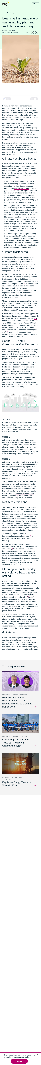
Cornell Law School (21, 188)
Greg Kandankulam (9, 30)
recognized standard (21, 534)
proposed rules (8, 284)
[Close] (38, 1055)
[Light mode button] (8, 98)
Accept (19, 1061)
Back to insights (10, 13)
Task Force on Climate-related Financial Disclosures (19, 318)
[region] (20, 1058)
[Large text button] (35, 98)
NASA (16, 206)
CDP (4, 330)
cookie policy (11, 1057)
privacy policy (24, 1057)
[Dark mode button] (5, 98)
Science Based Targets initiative (14, 593)
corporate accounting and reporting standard (18, 492)
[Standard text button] (32, 98)
